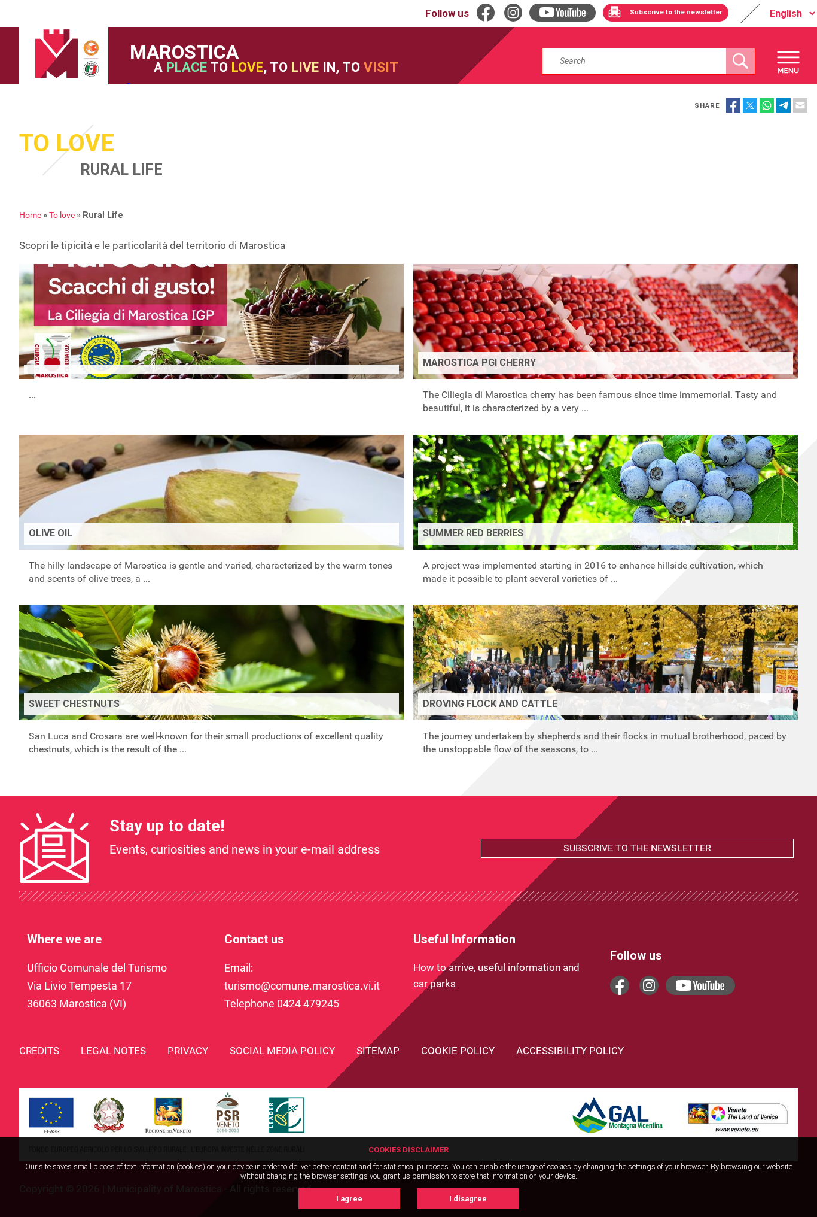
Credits (39, 1051)
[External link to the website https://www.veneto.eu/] (738, 1133)
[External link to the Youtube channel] (700, 985)
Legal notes (113, 1051)
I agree (349, 1198)
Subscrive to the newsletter (637, 848)
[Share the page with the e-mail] (800, 105)
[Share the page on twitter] (750, 105)
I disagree (468, 1198)
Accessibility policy (570, 1051)
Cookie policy (458, 1051)
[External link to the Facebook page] (619, 985)
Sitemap (378, 1051)
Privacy (187, 1051)
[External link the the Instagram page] (649, 985)
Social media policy (282, 1051)
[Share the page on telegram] (783, 105)
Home (30, 215)
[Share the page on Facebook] (733, 105)
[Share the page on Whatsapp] (767, 105)
